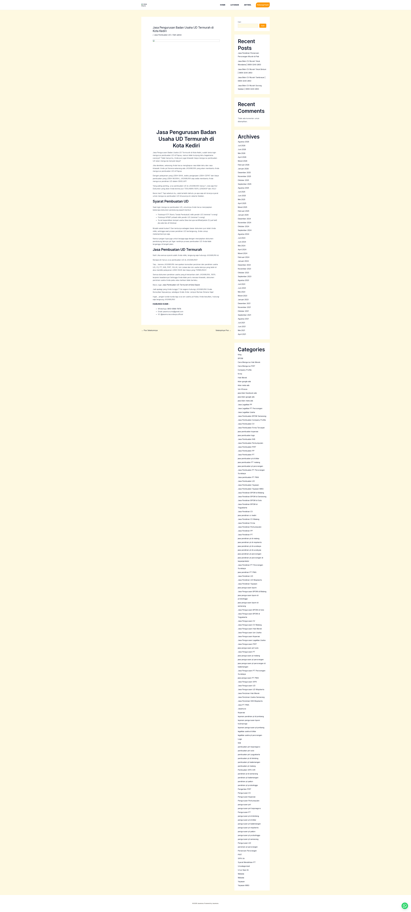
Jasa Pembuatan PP (246, 451)
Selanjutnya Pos (223, 330)
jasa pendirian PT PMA (247, 572)
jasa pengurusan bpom (247, 588)
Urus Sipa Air (243, 870)
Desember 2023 (244, 265)
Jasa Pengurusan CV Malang (250, 625)
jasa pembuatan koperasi (248, 431)
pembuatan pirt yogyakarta (249, 754)
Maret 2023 (242, 296)
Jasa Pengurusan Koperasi (249, 636)
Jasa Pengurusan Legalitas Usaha (251, 640)
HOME (222, 5)
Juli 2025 (241, 192)
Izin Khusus (242, 389)
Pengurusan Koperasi (246, 797)
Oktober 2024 (243, 226)
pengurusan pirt (244, 804)
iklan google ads (244, 381)
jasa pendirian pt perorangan (249, 554)
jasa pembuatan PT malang (249, 462)
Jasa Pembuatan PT (246, 455)
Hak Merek (242, 378)
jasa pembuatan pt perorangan (250, 466)
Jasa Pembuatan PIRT (247, 447)
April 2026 (242, 157)
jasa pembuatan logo (246, 435)
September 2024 (245, 230)
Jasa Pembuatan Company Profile (252, 420)
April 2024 (242, 249)
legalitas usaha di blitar (247, 731)
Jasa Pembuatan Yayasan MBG (251, 489)
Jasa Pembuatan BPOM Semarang (252, 416)
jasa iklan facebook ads (247, 393)
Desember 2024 (244, 219)
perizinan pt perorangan (248, 847)
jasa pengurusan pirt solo (248, 648)
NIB (239, 743)
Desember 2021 (244, 303)
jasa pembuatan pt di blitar (248, 458)
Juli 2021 (241, 323)
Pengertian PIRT (244, 789)
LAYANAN (234, 5)
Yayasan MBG (243, 885)
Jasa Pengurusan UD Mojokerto (251, 689)
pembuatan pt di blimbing (248, 758)
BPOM (240, 358)
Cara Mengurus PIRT (246, 366)
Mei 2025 (241, 199)
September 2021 (244, 315)
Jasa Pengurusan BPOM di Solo (251, 610)
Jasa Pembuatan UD (162, 35)
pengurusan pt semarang (248, 839)
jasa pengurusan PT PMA (248, 678)
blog (239, 354)
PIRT (240, 855)
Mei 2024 (241, 246)
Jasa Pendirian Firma (246, 523)
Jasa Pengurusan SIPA (247, 682)
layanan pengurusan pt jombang (251, 727)
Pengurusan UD (244, 843)
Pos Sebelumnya (149, 330)
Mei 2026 (241, 153)
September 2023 (244, 276)
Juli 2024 (241, 238)
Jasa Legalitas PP (245, 404)
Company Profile (245, 370)
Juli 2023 (241, 284)
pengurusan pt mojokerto (248, 828)
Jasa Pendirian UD (245, 576)
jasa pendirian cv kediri (247, 515)
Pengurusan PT (244, 812)
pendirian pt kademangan (248, 778)
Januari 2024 (243, 261)
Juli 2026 (241, 145)
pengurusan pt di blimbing (248, 816)
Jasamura (242, 709)
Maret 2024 (242, 253)
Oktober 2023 (243, 273)
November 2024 (244, 222)
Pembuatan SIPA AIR (246, 770)
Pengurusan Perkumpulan (248, 801)
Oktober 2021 (243, 311)
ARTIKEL (247, 5)
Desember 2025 (244, 172)
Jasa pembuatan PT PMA (248, 477)
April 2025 (242, 203)
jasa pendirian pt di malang (248, 538)
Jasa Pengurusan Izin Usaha (249, 632)
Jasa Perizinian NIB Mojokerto (250, 701)
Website (241, 878)
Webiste (241, 874)
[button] (263, 4)
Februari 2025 (243, 211)
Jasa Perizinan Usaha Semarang (251, 697)
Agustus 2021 (243, 319)
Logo (240, 739)
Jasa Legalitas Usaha (246, 412)
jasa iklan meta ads (245, 401)
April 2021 (242, 334)
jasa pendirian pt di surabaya (249, 546)
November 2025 (244, 176)
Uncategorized (244, 866)
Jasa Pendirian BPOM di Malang (251, 493)
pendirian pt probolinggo (248, 785)
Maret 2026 (242, 161)
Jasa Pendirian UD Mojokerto (250, 580)
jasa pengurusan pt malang (249, 656)
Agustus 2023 (243, 280)
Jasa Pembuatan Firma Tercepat (251, 428)
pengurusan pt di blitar (247, 820)
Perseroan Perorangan (247, 851)
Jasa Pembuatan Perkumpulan (250, 443)
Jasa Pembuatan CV (246, 424)
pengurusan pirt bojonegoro (249, 808)
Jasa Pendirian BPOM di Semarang (252, 496)
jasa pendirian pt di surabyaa (249, 550)
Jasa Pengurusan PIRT (247, 644)
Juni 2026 (242, 149)
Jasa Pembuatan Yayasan (248, 485)
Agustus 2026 (243, 142)
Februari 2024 (243, 257)
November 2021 (244, 307)
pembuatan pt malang (247, 766)
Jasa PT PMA (243, 705)
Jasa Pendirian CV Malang (248, 519)
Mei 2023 (241, 292)
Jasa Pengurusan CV (246, 621)
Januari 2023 (243, 299)
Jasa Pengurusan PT (246, 652)
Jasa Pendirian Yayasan (247, 584)
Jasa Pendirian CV (245, 511)
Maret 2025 (242, 207)
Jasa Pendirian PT (245, 535)
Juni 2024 (242, 242)
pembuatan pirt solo (246, 751)
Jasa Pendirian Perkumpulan (249, 527)
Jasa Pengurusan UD (246, 686)
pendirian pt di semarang (248, 774)
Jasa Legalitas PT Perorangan (250, 408)
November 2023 (244, 269)
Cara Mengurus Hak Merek (249, 362)
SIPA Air (241, 858)
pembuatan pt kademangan (249, 762)
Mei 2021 (241, 330)
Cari (239, 22)
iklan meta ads (243, 385)
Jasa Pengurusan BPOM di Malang (252, 591)
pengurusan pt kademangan (249, 824)
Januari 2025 (243, 215)
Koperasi (241, 712)
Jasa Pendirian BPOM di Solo (250, 500)
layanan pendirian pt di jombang (251, 716)
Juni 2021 (242, 326)
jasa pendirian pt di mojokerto (250, 542)
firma (240, 374)
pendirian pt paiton (245, 781)
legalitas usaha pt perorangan (250, 735)
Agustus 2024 (243, 234)
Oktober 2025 (243, 180)
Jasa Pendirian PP (245, 531)
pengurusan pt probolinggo (249, 835)
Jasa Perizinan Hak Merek (248, 693)
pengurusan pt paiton (246, 831)
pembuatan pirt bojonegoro (249, 747)
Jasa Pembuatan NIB (246, 439)
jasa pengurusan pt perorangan (251, 659)
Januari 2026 (243, 169)
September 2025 (244, 184)
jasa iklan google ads (246, 397)
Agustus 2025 (243, 188)
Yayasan (241, 881)
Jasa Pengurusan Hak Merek (250, 629)
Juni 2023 (242, 288)
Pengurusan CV (244, 793)
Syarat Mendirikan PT (247, 862)
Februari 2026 (243, 165)
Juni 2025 (242, 196)
